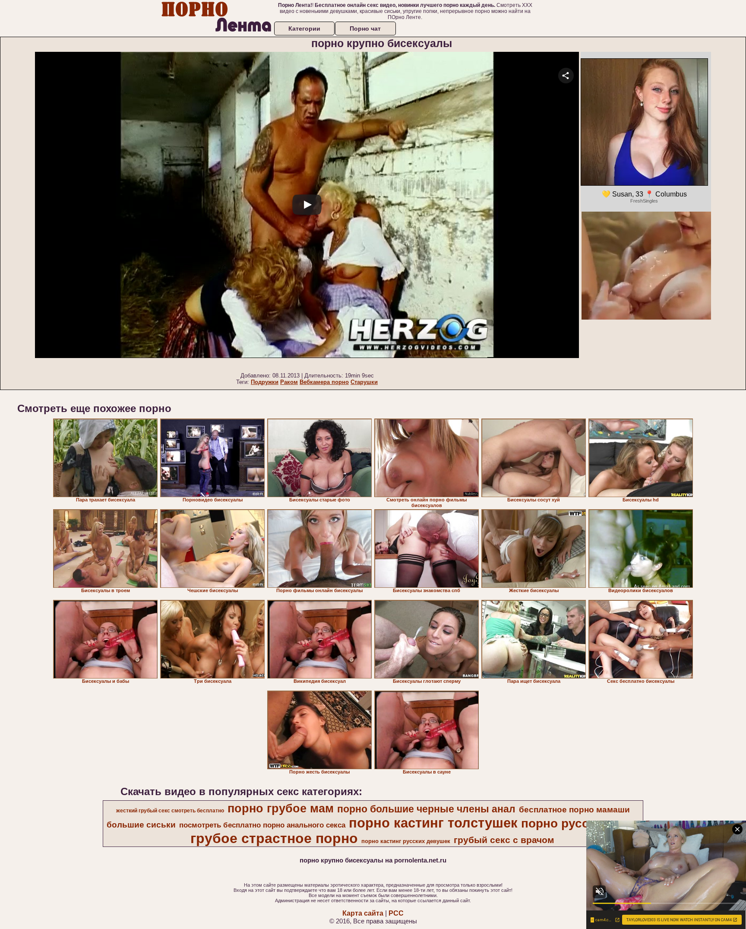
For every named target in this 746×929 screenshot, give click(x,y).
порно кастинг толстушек (433, 822)
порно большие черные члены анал (426, 809)
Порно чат (365, 28)
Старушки (364, 382)
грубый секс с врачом (504, 840)
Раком (289, 382)
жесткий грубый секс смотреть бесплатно (170, 811)
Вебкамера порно (324, 382)
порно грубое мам (281, 808)
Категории (304, 28)
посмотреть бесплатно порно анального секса (262, 825)
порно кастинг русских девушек (405, 841)
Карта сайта (362, 913)
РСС (396, 913)
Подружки (264, 382)
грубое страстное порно (274, 838)
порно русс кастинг (579, 823)
